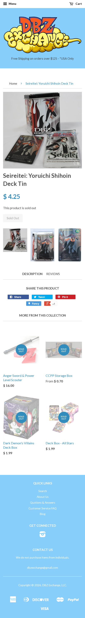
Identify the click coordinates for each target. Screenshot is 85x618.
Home (13, 83)
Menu (12, 3)
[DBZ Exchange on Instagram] (42, 535)
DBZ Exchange (51, 585)
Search (42, 491)
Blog (42, 514)
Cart (78, 3)
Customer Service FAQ (42, 508)
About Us (42, 496)
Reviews (53, 274)
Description (32, 274)
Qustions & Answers (42, 502)
